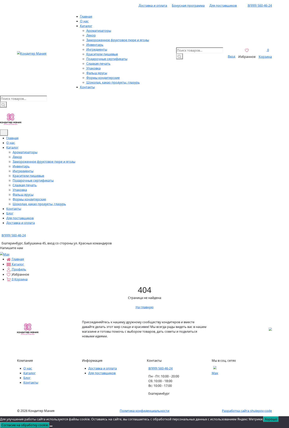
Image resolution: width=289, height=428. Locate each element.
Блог (9, 213)
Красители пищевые (102, 54)
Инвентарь (94, 45)
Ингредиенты (96, 49)
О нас (84, 21)
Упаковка (93, 68)
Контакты (87, 87)
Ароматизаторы (98, 30)
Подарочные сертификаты (106, 59)
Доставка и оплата (153, 5)
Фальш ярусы (96, 73)
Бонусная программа (188, 5)
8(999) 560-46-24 (260, 5)
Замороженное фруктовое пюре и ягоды (117, 40)
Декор (91, 35)
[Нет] (51, 426)
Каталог (86, 26)
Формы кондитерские (103, 78)
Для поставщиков (223, 5)
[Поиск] (179, 56)
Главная (86, 16)
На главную (144, 307)
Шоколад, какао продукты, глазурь (113, 82)
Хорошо (271, 419)
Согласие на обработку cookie (25, 425)
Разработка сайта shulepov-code (247, 411)
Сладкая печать (98, 63)
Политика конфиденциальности (144, 411)
